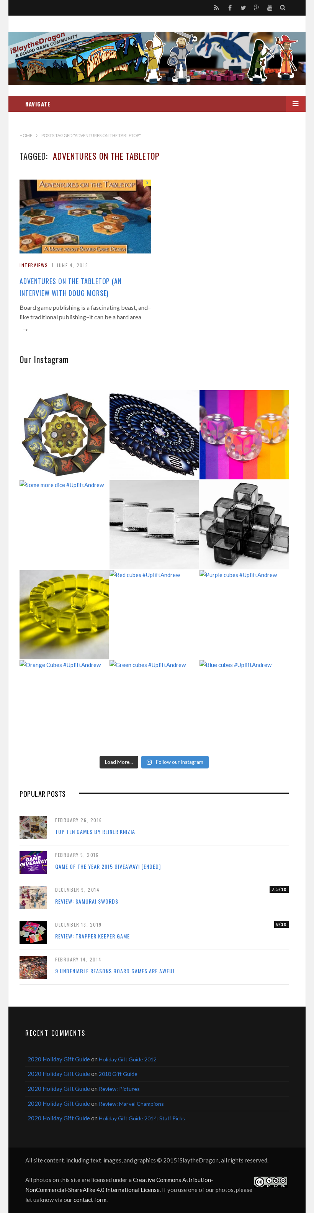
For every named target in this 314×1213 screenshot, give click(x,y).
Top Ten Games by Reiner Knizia (95, 831)
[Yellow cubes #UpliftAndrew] (64, 614)
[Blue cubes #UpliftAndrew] (244, 704)
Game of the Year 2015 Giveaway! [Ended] (108, 866)
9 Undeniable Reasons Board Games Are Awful (115, 971)
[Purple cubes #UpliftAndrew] (244, 614)
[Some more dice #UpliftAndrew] (64, 524)
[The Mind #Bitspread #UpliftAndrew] (154, 434)
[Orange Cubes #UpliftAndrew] (64, 704)
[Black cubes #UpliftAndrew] (244, 524)
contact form (90, 1199)
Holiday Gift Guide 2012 (128, 1059)
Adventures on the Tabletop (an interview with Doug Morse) (71, 287)
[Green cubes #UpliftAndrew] (154, 704)
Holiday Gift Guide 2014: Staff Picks (142, 1118)
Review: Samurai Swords (86, 901)
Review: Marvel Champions (131, 1103)
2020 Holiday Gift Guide (59, 1059)
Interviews (34, 265)
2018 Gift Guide (118, 1074)
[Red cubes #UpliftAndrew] (154, 614)
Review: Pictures (119, 1088)
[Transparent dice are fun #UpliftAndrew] (244, 434)
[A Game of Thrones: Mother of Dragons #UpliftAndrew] (64, 434)
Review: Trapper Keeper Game (92, 936)
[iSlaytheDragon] (157, 58)
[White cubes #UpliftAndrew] (154, 524)
